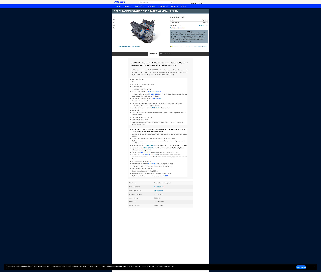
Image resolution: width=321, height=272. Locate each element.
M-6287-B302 (150, 145)
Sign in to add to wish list (177, 28)
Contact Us (163, 6)
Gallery (174, 6)
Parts (118, 6)
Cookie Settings (301, 267)
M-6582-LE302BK (147, 148)
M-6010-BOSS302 (154, 92)
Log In (200, 2)
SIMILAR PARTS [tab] (166, 54)
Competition (140, 6)
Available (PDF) (203, 25)
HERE (166, 176)
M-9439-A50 (152, 164)
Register (194, 2)
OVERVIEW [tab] (153, 54)
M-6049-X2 (155, 108)
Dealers (151, 6)
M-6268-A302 (157, 98)
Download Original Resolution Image (129, 46)
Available (160, 190)
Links (183, 6)
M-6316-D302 (145, 152)
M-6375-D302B (150, 155)
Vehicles (127, 6)
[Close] (314, 267)
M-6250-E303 (154, 94)
